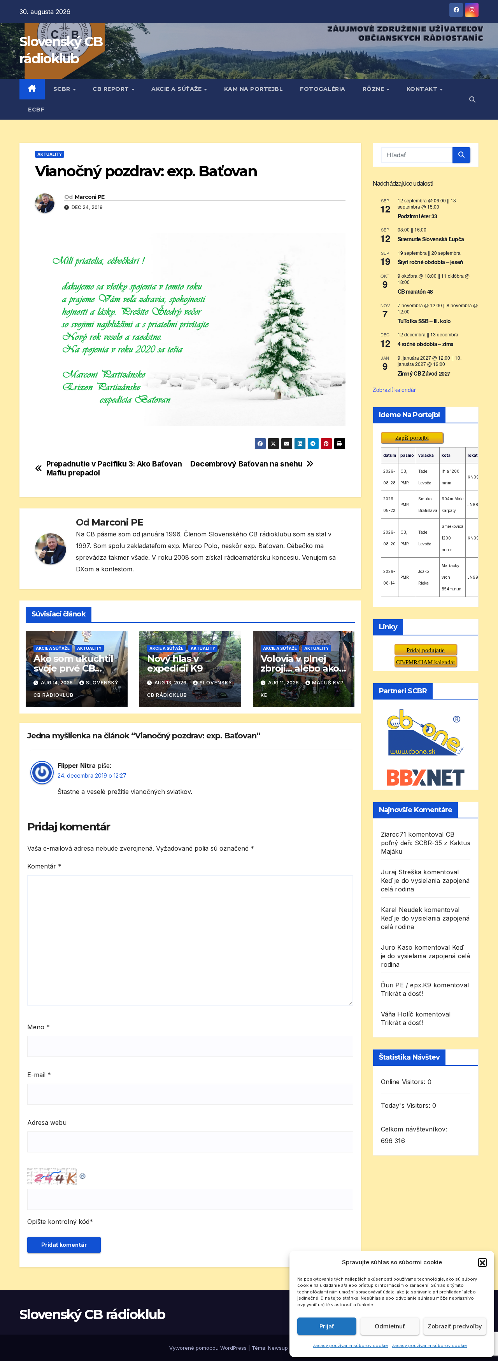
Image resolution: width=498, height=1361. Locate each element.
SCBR (62, 88)
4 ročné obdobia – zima (426, 344)
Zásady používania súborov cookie (350, 1345)
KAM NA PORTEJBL (253, 88)
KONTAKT (423, 88)
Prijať (326, 1326)
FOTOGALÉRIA (322, 88)
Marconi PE (90, 196)
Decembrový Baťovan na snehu (246, 463)
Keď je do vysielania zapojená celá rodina (425, 955)
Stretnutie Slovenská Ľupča (431, 239)
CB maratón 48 (415, 291)
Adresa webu (47, 1122)
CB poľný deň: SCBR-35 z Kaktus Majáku (425, 842)
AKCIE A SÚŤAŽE (177, 88)
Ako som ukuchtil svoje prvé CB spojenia (73, 668)
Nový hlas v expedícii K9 (175, 663)
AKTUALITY (49, 154)
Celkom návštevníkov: (415, 1129)
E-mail (39, 1075)
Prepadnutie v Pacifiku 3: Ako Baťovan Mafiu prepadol (114, 468)
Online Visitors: (404, 1082)
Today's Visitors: (407, 1105)
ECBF (36, 109)
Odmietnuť (390, 1326)
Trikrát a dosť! (402, 993)
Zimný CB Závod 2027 (424, 373)
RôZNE (374, 88)
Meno (38, 1027)
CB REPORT (112, 88)
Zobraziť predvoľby (455, 1326)
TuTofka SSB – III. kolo (424, 321)
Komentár (44, 866)
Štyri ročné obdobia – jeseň (430, 262)
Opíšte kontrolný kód (58, 1221)
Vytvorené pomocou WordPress (208, 1348)
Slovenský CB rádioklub (92, 1314)
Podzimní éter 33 (417, 216)
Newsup (278, 1348)
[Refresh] (83, 1174)
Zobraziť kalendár (394, 389)
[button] (482, 1262)
